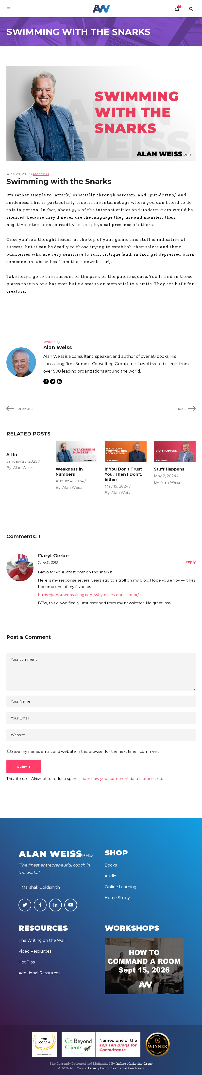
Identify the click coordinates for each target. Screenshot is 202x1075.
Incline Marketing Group (134, 1063)
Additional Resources (39, 973)
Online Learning (120, 887)
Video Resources (34, 951)
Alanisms (41, 174)
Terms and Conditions (127, 1068)
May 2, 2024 (165, 475)
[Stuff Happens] (175, 451)
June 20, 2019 (18, 174)
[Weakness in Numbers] (77, 451)
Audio (110, 876)
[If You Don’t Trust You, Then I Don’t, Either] (126, 451)
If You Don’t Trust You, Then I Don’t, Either (123, 474)
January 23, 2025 (21, 461)
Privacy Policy (98, 1068)
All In (11, 454)
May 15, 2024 (116, 486)
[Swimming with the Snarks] (21, 362)
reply (191, 562)
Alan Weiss (23, 467)
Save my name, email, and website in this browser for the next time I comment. (85, 751)
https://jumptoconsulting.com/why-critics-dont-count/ (88, 594)
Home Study (117, 897)
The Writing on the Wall (42, 940)
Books (111, 865)
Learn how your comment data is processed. (121, 778)
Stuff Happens (169, 469)
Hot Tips (26, 962)
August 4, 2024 (70, 481)
